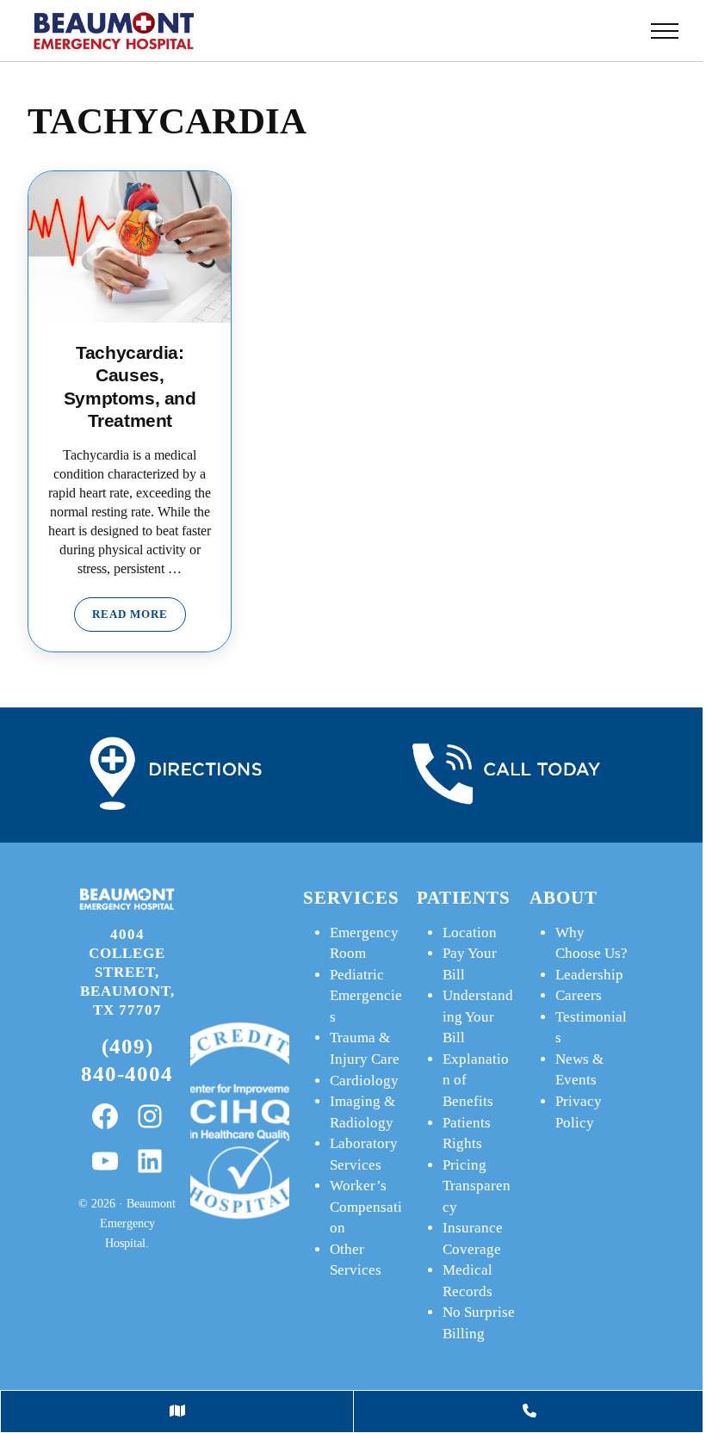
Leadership (589, 975)
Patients (464, 897)
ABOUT (564, 897)
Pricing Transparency (477, 1186)
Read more (139, 617)
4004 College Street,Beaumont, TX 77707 (127, 971)
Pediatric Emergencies (366, 996)
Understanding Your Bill (478, 1016)
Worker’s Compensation (366, 1206)
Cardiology (364, 1080)
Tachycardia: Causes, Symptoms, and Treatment (130, 386)
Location (470, 932)
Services (351, 897)
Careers (578, 995)
